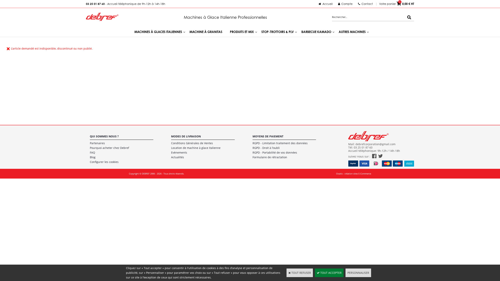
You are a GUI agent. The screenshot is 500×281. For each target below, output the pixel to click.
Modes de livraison (186, 136)
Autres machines (352, 32)
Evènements (179, 152)
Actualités (177, 157)
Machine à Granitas (205, 32)
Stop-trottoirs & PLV (277, 32)
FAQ (92, 152)
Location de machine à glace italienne (196, 148)
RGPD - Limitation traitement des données (280, 143)
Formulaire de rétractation (270, 157)
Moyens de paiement (268, 136)
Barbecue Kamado (316, 32)
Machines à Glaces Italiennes (158, 32)
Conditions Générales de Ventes (192, 143)
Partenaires (97, 143)
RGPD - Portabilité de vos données (275, 152)
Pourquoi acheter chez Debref (109, 148)
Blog (93, 157)
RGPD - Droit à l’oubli (266, 148)
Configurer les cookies (104, 162)
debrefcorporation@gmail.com (375, 144)
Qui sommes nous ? (104, 136)
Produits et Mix (242, 32)
